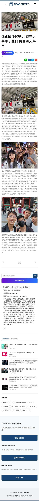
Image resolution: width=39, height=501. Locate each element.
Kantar (5, 402)
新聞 (27, 53)
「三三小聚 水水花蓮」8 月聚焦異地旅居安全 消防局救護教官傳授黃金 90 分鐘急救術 (23, 362)
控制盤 (17, 410)
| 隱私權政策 (22, 496)
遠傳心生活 (26, 410)
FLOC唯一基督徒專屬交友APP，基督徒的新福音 (23, 345)
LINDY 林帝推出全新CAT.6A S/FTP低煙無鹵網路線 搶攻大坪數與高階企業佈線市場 (23, 386)
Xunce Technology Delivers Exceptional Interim (22, 353)
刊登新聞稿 (19, 438)
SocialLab (32, 406)
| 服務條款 (16, 496)
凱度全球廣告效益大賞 (19, 406)
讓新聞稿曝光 (19, 458)
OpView (5, 406)
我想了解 (19, 477)
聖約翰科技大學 (21, 402)
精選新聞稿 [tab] (5, 338)
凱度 (30, 402)
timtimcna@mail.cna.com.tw (18, 296)
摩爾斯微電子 (7, 410)
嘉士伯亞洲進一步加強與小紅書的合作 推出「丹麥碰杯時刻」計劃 (22, 370)
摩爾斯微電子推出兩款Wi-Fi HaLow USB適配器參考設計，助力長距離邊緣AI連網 (23, 378)
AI (11, 402)
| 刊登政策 (9, 496)
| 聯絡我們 (29, 496)
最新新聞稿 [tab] (14, 338)
